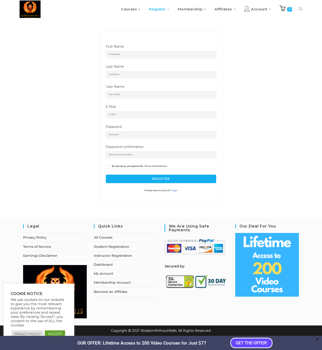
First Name (115, 46)
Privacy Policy (34, 237)
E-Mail (111, 107)
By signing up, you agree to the (139, 166)
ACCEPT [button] (55, 334)
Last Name (115, 66)
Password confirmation (125, 147)
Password (114, 127)
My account (103, 273)
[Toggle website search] (300, 9)
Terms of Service (37, 247)
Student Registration (111, 247)
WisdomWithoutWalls (158, 331)
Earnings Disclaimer (40, 255)
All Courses (103, 237)
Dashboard (103, 264)
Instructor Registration (113, 255)
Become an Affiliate (110, 292)
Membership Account (112, 282)
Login (174, 190)
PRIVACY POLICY (28, 334)
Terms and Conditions (155, 166)
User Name (115, 86)
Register (161, 179)
